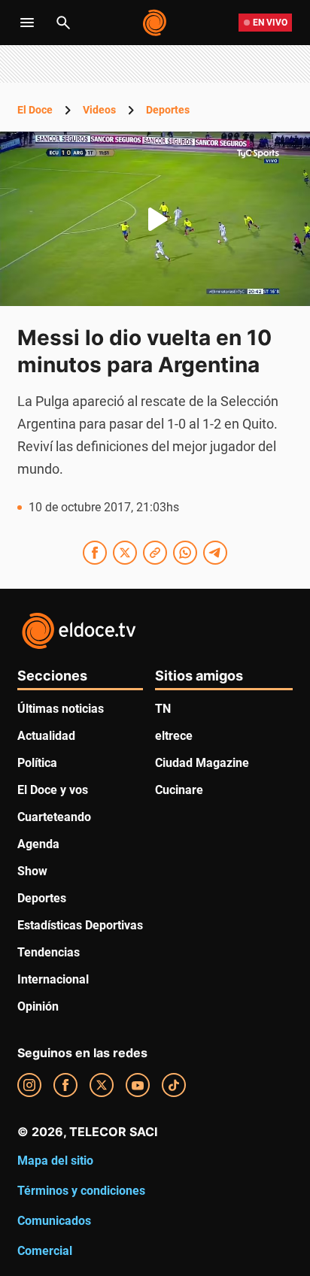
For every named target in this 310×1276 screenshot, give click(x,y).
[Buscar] (63, 23)
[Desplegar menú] (27, 23)
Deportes (168, 110)
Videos (99, 110)
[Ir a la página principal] (155, 22)
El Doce (35, 110)
